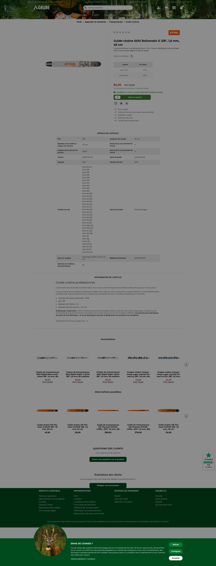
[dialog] (108, 283)
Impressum (91, 559)
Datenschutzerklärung (78, 559)
